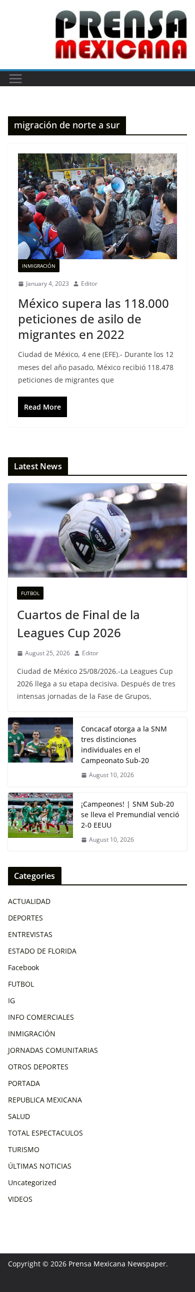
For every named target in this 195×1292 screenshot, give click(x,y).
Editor (89, 283)
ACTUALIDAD (29, 901)
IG (11, 1000)
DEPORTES (25, 917)
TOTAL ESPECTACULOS (45, 1133)
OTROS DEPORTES (38, 1066)
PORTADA (24, 1083)
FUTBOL (30, 593)
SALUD (19, 1116)
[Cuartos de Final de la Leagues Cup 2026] (97, 530)
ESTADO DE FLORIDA (42, 951)
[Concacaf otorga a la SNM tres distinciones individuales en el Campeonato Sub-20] (40, 752)
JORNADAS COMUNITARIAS (53, 1050)
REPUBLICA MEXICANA (45, 1099)
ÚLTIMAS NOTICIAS (40, 1166)
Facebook (23, 967)
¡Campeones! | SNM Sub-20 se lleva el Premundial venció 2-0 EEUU (130, 814)
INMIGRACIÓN (39, 265)
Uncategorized (32, 1182)
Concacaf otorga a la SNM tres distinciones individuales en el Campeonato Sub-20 (124, 744)
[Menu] (15, 78)
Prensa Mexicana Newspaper (117, 1263)
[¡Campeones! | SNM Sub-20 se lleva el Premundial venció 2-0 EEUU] (40, 822)
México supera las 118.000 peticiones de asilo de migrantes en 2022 (93, 318)
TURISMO (24, 1149)
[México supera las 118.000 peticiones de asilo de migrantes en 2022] (97, 206)
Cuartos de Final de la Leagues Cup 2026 (78, 623)
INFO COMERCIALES (41, 1017)
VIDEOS (20, 1199)
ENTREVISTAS (30, 934)
